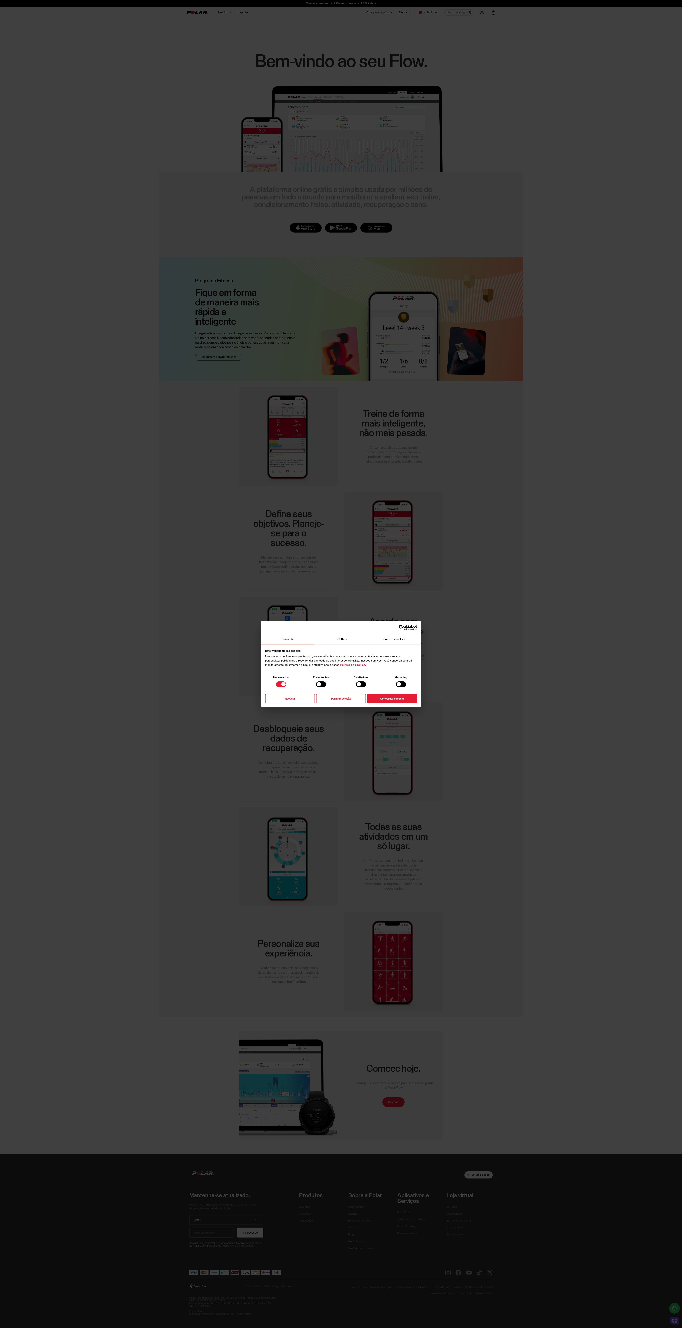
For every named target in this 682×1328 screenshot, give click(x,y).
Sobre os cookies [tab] (394, 639)
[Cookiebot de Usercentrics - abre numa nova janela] (401, 627)
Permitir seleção (341, 698)
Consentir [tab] (288, 639)
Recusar (290, 698)
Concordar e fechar (392, 698)
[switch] (321, 684)
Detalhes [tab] (341, 639)
